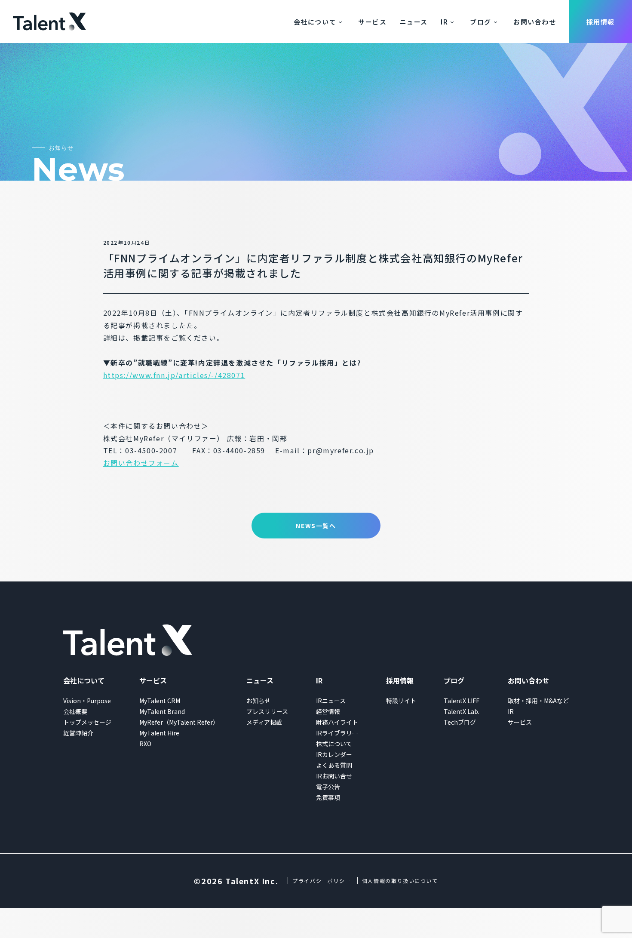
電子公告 (328, 786)
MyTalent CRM (159, 700)
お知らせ (258, 700)
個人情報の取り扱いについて (400, 880)
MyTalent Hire (159, 733)
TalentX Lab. (461, 711)
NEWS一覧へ (316, 525)
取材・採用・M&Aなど (538, 700)
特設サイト (401, 700)
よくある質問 (334, 765)
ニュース (414, 21)
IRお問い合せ (334, 776)
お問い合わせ (534, 21)
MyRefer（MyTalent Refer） (179, 722)
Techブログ (460, 722)
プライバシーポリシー (321, 880)
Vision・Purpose (87, 700)
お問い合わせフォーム (141, 463)
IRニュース (331, 700)
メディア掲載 (264, 722)
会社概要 (75, 711)
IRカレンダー (334, 754)
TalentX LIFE (462, 700)
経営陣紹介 (78, 733)
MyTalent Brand (162, 711)
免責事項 (328, 797)
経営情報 (328, 711)
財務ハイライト (337, 722)
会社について (315, 21)
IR (444, 21)
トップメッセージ (87, 722)
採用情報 (600, 21)
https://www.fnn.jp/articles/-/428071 (174, 375)
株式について (334, 743)
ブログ (480, 21)
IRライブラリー (337, 733)
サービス (372, 21)
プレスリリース (267, 711)
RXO (145, 743)
